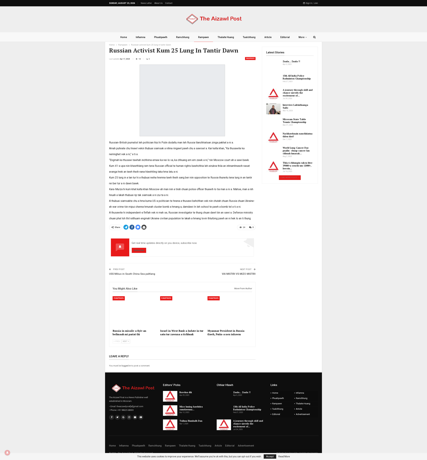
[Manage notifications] (7, 452)
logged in (126, 365)
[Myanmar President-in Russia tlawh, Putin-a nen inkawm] (229, 311)
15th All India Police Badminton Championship (297, 77)
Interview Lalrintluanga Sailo (295, 106)
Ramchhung (182, 37)
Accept (270, 456)
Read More (284, 456)
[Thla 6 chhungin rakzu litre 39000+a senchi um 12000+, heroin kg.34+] (273, 166)
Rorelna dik (185, 392)
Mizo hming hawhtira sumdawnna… (191, 408)
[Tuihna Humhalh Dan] (170, 424)
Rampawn (203, 37)
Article (268, 37)
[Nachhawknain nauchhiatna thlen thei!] (273, 137)
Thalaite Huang (226, 37)
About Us (158, 3)
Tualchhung (249, 37)
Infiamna (140, 37)
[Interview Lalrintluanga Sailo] (273, 109)
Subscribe (139, 250)
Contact (168, 3)
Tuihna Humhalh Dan (190, 420)
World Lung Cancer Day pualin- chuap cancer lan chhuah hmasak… (296, 150)
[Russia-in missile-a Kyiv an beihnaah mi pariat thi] (135, 311)
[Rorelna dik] (170, 396)
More (301, 37)
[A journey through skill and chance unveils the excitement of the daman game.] (273, 94)
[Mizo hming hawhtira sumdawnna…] (170, 410)
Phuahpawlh (160, 37)
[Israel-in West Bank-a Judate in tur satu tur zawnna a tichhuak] (182, 311)
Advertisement (303, 414)
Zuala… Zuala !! (291, 61)
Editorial (285, 37)
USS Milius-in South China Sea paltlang (132, 273)
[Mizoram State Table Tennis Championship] (273, 123)
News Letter (146, 3)
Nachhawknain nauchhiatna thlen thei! (297, 135)
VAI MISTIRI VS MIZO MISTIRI (239, 273)
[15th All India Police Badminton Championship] (273, 79)
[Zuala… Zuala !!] (273, 65)
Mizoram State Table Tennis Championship (294, 121)
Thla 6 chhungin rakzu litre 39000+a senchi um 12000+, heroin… (297, 165)
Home (123, 37)
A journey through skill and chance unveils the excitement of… (298, 92)
